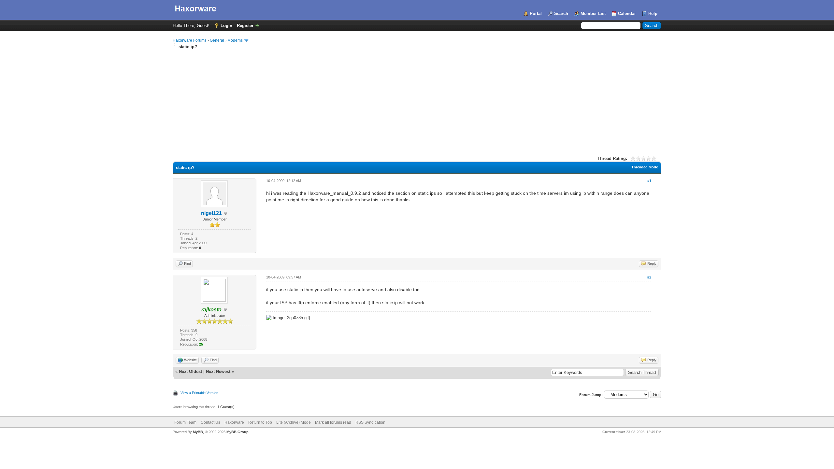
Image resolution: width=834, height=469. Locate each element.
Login (226, 25)
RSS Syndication (370, 422)
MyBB (198, 432)
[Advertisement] (417, 98)
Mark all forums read (333, 422)
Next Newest (218, 371)
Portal (536, 13)
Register (245, 25)
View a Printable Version (199, 393)
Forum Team (185, 422)
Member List (593, 13)
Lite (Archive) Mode (293, 422)
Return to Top (260, 422)
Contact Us (210, 422)
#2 (649, 277)
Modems (235, 40)
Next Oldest (190, 371)
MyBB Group (237, 432)
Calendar (627, 13)
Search (561, 13)
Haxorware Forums (190, 40)
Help (652, 13)
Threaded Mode (644, 167)
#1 (649, 181)
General (217, 40)
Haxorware (234, 422)
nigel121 (211, 213)
